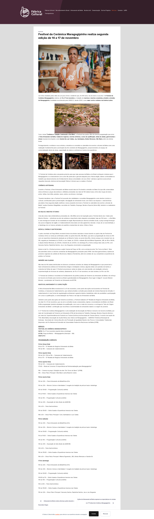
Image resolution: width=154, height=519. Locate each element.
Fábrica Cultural (50, 10)
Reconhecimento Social (62, 10)
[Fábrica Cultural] (31, 12)
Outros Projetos (106, 10)
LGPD (125, 10)
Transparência (49, 13)
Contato (120, 10)
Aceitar (94, 513)
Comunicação (96, 10)
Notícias (114, 10)
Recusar (105, 513)
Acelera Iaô (87, 10)
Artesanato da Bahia (77, 10)
